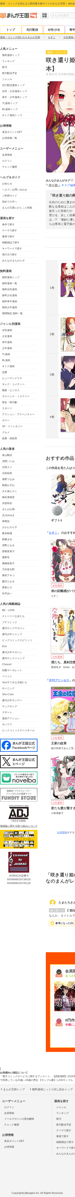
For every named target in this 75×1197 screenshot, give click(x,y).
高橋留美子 (8, 563)
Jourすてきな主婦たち (14, 682)
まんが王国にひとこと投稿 (17, 207)
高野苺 (6, 557)
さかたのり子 (9, 527)
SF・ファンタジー (12, 426)
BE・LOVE (8, 610)
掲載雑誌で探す (11, 242)
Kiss (4, 646)
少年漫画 (7, 348)
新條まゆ (7, 539)
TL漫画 (6, 354)
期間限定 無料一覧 (12, 313)
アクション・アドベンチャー (18, 414)
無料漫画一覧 (9, 283)
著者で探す (8, 236)
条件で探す (8, 224)
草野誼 (6, 521)
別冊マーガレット (12, 670)
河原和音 (7, 503)
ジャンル (7, 79)
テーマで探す (9, 230)
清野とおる (8, 545)
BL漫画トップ (10, 109)
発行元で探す (9, 254)
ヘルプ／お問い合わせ (14, 189)
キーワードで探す (12, 248)
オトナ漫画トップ (12, 115)
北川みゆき (8, 515)
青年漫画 (7, 342)
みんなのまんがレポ (13, 260)
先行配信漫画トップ (13, 85)
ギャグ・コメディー (13, 384)
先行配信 (32, 29)
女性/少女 (54, 29)
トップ (10, 29)
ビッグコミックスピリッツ (17, 640)
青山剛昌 (7, 455)
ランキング (8, 61)
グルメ (6, 432)
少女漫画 (7, 336)
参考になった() (64, 923)
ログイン (7, 160)
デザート (7, 712)
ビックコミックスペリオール (18, 730)
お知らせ (7, 183)
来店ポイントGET (12, 132)
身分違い (54, 185)
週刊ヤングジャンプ (13, 658)
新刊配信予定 (9, 73)
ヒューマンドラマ (12, 378)
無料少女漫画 (9, 295)
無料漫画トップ (11, 55)
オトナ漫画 (8, 366)
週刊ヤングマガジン (13, 628)
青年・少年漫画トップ (14, 97)
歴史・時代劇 (9, 402)
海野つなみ (8, 479)
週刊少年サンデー (12, 700)
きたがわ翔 (8, 509)
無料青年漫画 (9, 301)
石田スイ (7, 467)
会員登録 (7, 154)
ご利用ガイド (9, 195)
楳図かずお (8, 485)
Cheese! (7, 664)
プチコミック (9, 622)
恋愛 (4, 372)
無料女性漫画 (9, 289)
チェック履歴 (9, 166)
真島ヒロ (7, 587)
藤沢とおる (8, 581)
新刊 (4, 67)
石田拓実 (7, 473)
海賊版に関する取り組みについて (19, 826)
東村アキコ (8, 575)
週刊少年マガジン (12, 652)
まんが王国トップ (14, 1089)
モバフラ (7, 724)
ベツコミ (7, 676)
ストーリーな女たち (13, 616)
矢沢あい (7, 593)
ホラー (6, 420)
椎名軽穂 (7, 533)
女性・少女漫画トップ (14, 91)
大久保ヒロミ (9, 491)
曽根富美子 (8, 551)
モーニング (8, 688)
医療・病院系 (9, 438)
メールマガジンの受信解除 (19, 1118)
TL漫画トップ (10, 103)
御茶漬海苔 (8, 497)
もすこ (53, 532)
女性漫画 (7, 330)
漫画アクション (11, 718)
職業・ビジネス (11, 390)
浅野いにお (8, 461)
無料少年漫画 (9, 307)
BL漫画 (6, 360)
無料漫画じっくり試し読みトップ (52, 1089)
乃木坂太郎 (8, 569)
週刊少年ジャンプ (12, 634)
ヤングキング (9, 706)
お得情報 (9, 1146)
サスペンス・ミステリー (16, 396)
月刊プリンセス (59, 680)
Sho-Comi (8, 694)
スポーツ (7, 408)
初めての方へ (9, 201)
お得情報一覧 (9, 138)
